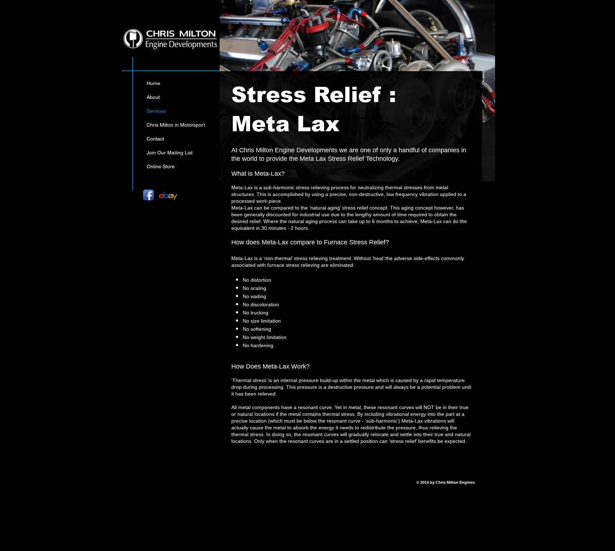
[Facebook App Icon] (148, 195)
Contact (155, 139)
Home (153, 83)
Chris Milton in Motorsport (176, 125)
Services (156, 111)
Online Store (161, 166)
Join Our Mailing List (170, 152)
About (153, 97)
